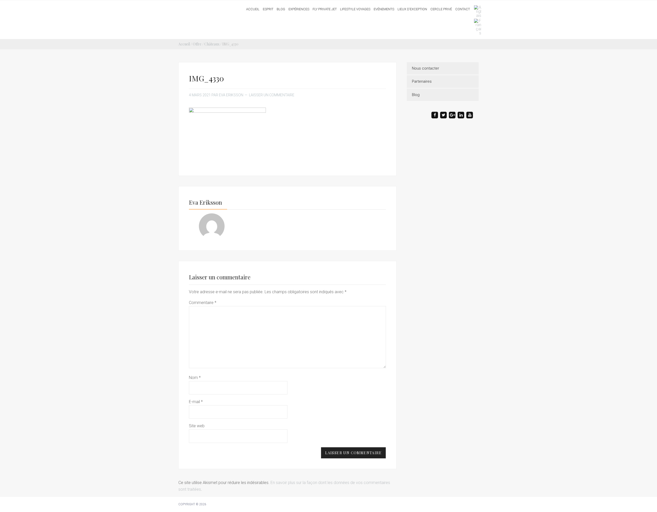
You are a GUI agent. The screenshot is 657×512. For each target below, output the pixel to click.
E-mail (196, 401)
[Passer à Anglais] (476, 11)
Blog (416, 94)
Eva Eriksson (198, 7)
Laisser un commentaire (271, 95)
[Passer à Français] (476, 27)
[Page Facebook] (435, 115)
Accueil (184, 44)
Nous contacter (425, 68)
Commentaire (202, 302)
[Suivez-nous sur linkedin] (461, 115)
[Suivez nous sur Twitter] (443, 115)
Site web (197, 425)
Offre (197, 44)
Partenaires (422, 81)
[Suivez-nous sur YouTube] (470, 115)
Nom (195, 377)
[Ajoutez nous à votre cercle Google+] (452, 115)
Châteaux (211, 44)
